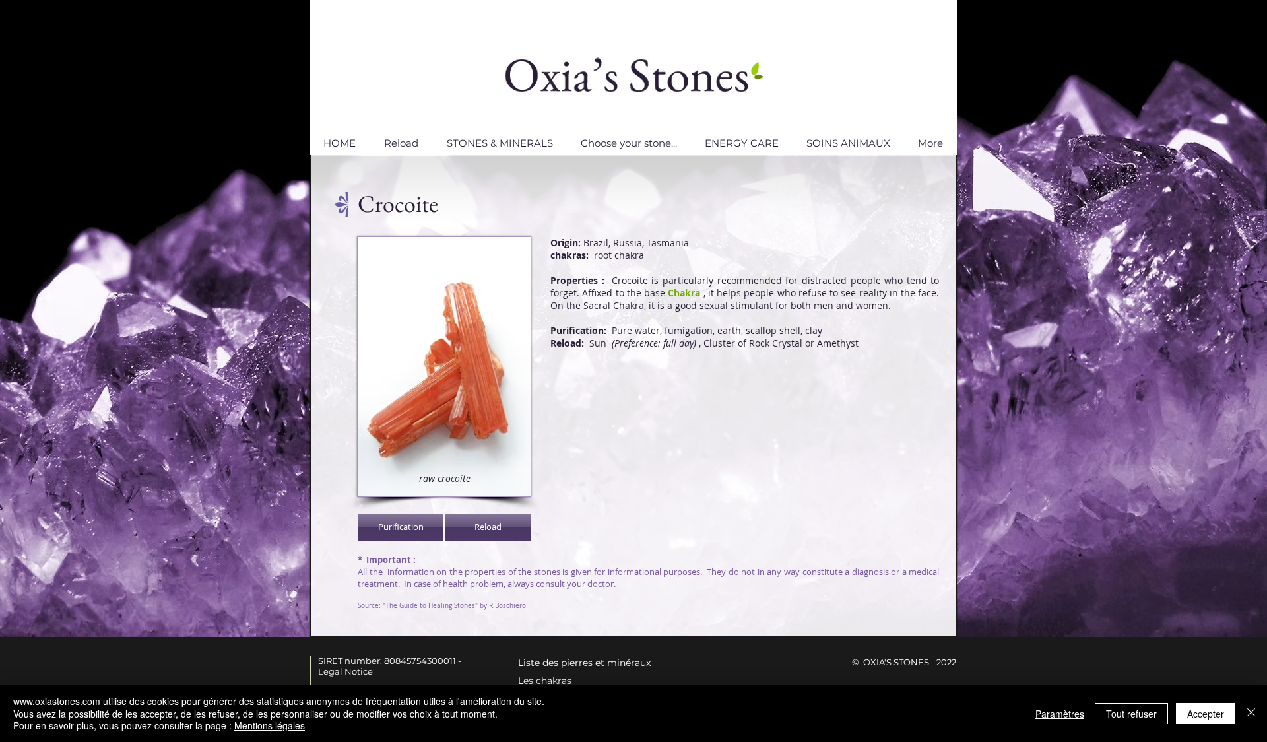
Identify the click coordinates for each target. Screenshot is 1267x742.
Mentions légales (269, 725)
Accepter (1205, 713)
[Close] (1251, 713)
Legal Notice (345, 671)
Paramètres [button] (1059, 713)
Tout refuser (1131, 713)
